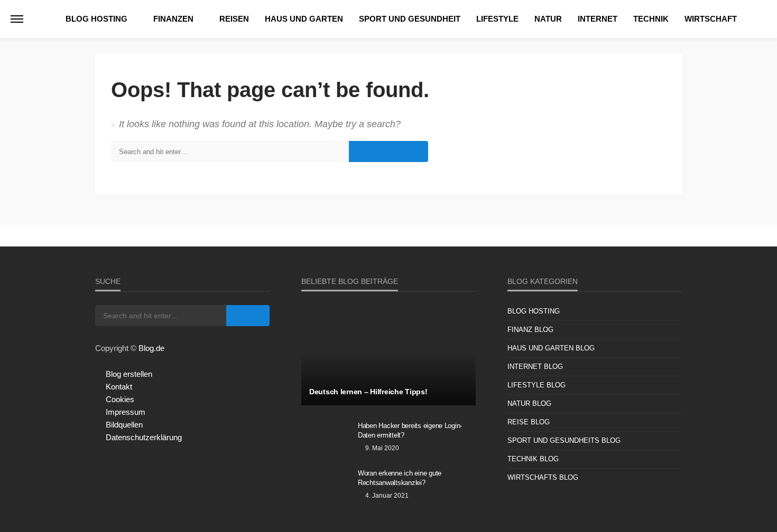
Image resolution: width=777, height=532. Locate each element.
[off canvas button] (17, 19)
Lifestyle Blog (536, 385)
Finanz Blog (530, 330)
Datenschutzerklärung (144, 437)
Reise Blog (528, 422)
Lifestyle (497, 18)
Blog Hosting (96, 18)
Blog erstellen (129, 373)
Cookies (120, 399)
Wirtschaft (710, 18)
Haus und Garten (304, 18)
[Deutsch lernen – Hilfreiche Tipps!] (388, 355)
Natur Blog (529, 403)
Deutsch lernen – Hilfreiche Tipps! (368, 391)
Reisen (234, 18)
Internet (597, 18)
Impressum (125, 411)
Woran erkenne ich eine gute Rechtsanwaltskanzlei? (399, 478)
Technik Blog (533, 459)
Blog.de (151, 348)
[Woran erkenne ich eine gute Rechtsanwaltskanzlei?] (325, 487)
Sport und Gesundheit (409, 18)
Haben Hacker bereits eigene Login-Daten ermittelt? (410, 430)
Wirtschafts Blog (542, 477)
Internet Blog (535, 366)
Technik (651, 18)
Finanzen (173, 18)
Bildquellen (124, 424)
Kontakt (119, 386)
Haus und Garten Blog (551, 348)
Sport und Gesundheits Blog (564, 440)
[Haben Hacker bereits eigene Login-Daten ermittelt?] (325, 439)
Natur (548, 18)
